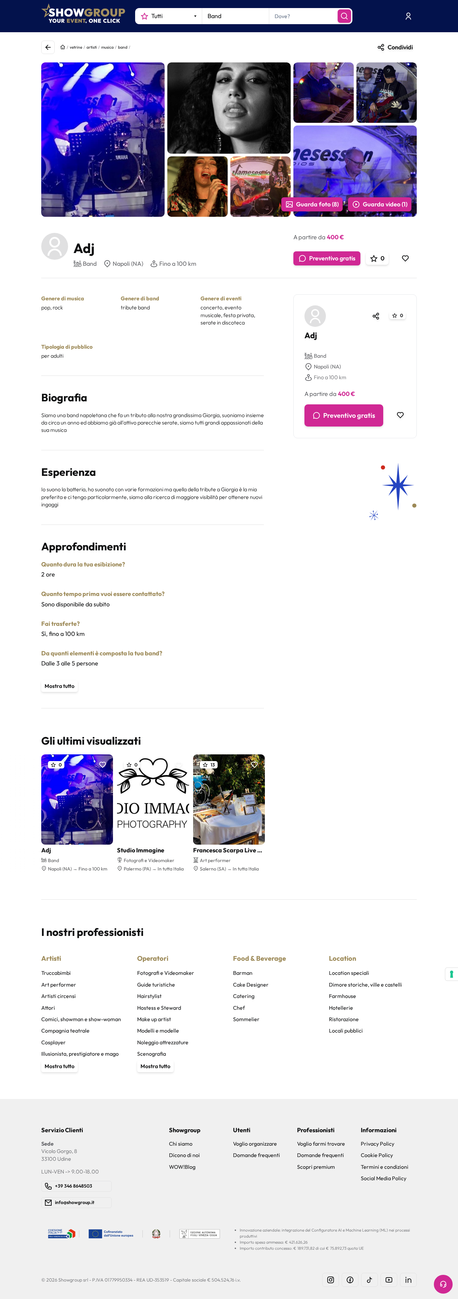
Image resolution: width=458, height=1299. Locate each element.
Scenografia (151, 1053)
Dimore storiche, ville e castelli (365, 984)
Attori (48, 1007)
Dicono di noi (184, 1155)
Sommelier (246, 1019)
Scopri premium (316, 1166)
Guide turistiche (156, 984)
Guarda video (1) (385, 204)
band (122, 47)
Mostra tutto (59, 686)
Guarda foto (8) (317, 204)
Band (320, 356)
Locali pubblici (346, 1030)
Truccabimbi (56, 972)
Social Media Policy (383, 1178)
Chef (239, 1007)
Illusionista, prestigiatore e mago (80, 1053)
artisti (92, 47)
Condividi (400, 47)
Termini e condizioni (384, 1166)
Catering (243, 996)
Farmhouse (342, 996)
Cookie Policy (377, 1155)
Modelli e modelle (158, 1030)
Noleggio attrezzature (162, 1042)
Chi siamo (180, 1143)
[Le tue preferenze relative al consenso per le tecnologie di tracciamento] (451, 974)
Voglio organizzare (255, 1143)
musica (107, 47)
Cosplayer (53, 1042)
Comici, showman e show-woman (81, 1019)
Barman (242, 972)
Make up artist (154, 1019)
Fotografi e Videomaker (165, 972)
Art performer (58, 984)
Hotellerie (341, 1007)
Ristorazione (344, 1019)
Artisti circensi (58, 996)
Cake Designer (251, 984)
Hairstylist (149, 996)
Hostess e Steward (159, 1007)
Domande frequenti (256, 1155)
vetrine (76, 47)
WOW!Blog (182, 1166)
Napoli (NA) (128, 263)
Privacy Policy (377, 1143)
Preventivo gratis (332, 258)
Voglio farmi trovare (321, 1143)
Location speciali (349, 972)
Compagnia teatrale (65, 1030)
